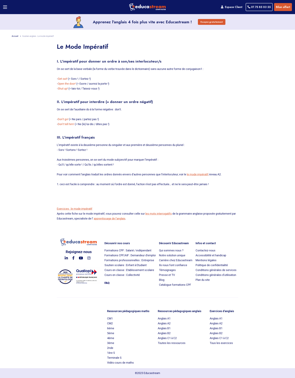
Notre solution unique (172, 255)
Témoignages (167, 270)
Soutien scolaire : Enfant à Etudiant (125, 265)
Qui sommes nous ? (171, 250)
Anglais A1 (164, 318)
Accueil (15, 36)
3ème (110, 343)
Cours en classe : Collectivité (122, 275)
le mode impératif (198, 174)
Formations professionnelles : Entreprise (129, 260)
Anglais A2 (164, 323)
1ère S (111, 352)
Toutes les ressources (171, 343)
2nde (110, 347)
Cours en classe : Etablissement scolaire (129, 270)
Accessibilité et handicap (211, 255)
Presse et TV (167, 275)
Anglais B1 (164, 328)
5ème (110, 333)
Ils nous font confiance (173, 265)
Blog (161, 279)
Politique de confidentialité (212, 265)
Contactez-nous (205, 250)
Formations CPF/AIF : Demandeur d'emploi (130, 255)
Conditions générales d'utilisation (216, 275)
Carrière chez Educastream (175, 260)
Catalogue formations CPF (175, 284)
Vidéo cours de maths (120, 362)
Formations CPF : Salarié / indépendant (127, 250)
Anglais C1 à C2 (167, 338)
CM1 (110, 318)
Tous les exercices (221, 343)
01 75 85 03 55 (260, 7)
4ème (110, 338)
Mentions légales (206, 260)
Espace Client (232, 7)
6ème (110, 328)
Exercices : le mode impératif (74, 208)
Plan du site (203, 279)
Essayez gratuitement (212, 21)
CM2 (110, 323)
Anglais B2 (164, 333)
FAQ (107, 282)
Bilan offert (283, 7)
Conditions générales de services (216, 270)
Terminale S (114, 357)
